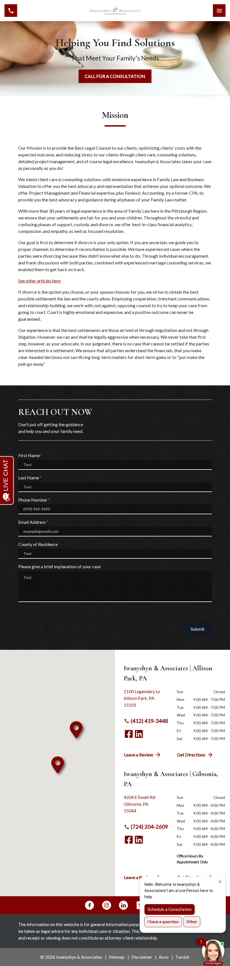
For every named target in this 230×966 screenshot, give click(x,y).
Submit (197, 629)
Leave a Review (138, 754)
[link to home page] (115, 10)
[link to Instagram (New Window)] (106, 905)
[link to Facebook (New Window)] (129, 733)
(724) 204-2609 (149, 826)
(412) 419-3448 (149, 721)
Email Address (32, 522)
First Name (29, 455)
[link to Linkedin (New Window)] (139, 733)
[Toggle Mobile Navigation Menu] (219, 10)
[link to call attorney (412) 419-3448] (10, 10)
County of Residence (38, 544)
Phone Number (32, 499)
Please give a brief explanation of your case (59, 566)
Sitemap (117, 957)
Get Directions (191, 754)
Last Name (28, 477)
